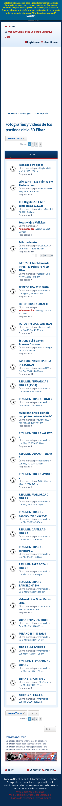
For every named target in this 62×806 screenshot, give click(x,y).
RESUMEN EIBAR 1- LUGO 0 (35, 399)
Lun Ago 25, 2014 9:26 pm (31, 330)
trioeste (41, 606)
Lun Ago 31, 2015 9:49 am (31, 293)
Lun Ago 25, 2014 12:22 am (35, 349)
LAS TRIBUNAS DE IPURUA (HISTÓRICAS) (35, 362)
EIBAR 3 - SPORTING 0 (32, 678)
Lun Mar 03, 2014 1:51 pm (31, 684)
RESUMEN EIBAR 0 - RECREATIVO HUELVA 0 (33, 513)
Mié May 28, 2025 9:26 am (35, 190)
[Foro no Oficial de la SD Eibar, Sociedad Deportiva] (31, 757)
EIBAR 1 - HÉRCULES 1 (32, 647)
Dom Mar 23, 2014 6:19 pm (31, 626)
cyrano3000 (43, 367)
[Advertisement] (31, 76)
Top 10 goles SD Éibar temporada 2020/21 (32, 204)
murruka (42, 188)
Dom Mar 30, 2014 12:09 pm (32, 591)
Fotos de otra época (31, 165)
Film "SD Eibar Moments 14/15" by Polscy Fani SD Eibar (34, 266)
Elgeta (41, 273)
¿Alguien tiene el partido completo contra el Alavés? (36, 414)
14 (45, 255)
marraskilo (43, 290)
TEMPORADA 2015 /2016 (34, 287)
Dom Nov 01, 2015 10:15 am (34, 275)
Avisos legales (43, 798)
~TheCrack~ (43, 681)
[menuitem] (11, 26)
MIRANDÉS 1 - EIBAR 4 (32, 633)
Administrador (26, 228)
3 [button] (36, 144)
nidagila (41, 168)
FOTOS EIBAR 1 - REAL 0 (33, 304)
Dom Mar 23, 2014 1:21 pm (31, 639)
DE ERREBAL (44, 245)
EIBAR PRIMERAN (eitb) (33, 620)
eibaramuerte (44, 327)
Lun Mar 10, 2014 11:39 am (31, 671)
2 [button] (33, 144)
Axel (40, 347)
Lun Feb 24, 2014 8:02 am (30, 701)
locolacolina (43, 460)
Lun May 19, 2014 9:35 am (31, 463)
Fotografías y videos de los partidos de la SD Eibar (28, 126)
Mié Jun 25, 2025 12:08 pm (35, 170)
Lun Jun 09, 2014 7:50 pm (30, 391)
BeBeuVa (42, 481)
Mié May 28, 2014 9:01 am (31, 422)
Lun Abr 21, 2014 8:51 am (30, 539)
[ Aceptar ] (31, 16)
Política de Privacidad (22, 798)
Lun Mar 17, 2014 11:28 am (31, 653)
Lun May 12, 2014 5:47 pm (35, 483)
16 (52, 255)
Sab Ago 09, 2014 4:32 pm (31, 370)
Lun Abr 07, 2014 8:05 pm (30, 574)
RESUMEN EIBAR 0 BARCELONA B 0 (30, 583)
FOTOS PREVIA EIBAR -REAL (35, 324)
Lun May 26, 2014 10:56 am (31, 443)
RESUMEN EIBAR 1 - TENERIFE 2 (31, 548)
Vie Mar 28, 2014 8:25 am (34, 608)
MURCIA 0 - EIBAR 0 (30, 695)
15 (48, 255)
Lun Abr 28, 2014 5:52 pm (30, 521)
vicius (40, 209)
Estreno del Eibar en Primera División (31, 342)
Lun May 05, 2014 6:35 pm (31, 504)
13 (41, 255)
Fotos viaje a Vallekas (32, 222)
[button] (40, 144)
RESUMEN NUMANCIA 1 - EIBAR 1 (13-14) (34, 383)
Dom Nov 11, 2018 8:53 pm (31, 248)
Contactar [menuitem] (35, 769)
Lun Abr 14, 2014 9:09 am (30, 556)
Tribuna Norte (28, 242)
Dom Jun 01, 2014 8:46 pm (31, 405)
